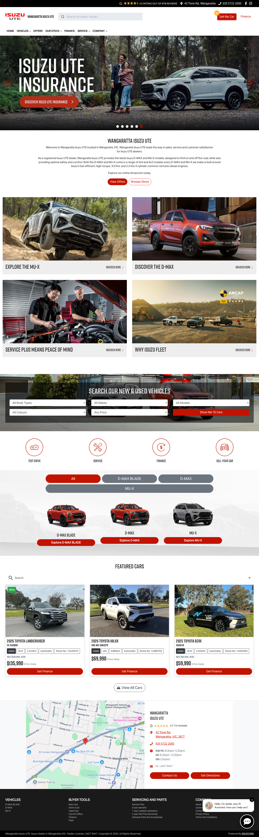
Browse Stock (140, 182)
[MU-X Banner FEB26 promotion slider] (122, 126)
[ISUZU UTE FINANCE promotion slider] (136, 126)
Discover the (154, 267)
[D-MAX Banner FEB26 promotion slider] (117, 126)
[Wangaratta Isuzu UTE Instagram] (251, 3)
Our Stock (52, 30)
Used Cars (74, 810)
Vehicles (22, 30)
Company (98, 30)
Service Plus (138, 804)
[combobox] (100, 16)
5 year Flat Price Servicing (144, 814)
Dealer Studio (248, 833)
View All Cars (132, 687)
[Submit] (62, 16)
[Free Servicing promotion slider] (127, 126)
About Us (200, 804)
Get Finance (45, 671)
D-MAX (186, 478)
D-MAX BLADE (129, 478)
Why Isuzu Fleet (150, 349)
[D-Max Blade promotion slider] (132, 126)
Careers (199, 807)
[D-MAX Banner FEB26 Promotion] (129, 83)
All (73, 478)
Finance (246, 16)
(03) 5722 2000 (232, 3)
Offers (38, 30)
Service (83, 30)
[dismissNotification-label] (252, 799)
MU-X (129, 488)
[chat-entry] (247, 821)
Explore (66, 542)
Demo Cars (74, 807)
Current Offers (76, 814)
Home (10, 30)
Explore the (22, 267)
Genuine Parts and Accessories (147, 817)
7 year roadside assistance (145, 810)
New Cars (73, 804)
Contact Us (169, 775)
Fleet (71, 820)
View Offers (117, 182)
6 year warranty (139, 807)
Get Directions (210, 775)
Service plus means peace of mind (39, 349)
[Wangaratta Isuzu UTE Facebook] (246, 3)
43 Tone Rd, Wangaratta (200, 3)
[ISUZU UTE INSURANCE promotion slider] (141, 126)
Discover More (113, 267)
